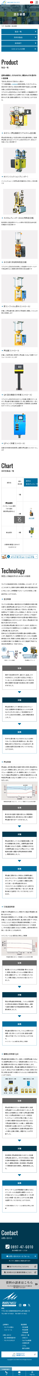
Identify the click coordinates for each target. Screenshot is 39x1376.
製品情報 (7, 26)
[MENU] (36, 0)
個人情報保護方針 (10, 1338)
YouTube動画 (26, 1340)
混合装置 (25, 1327)
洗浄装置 (25, 1332)
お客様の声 (25, 1343)
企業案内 (6, 1324)
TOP (2, 26)
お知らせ (25, 1338)
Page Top (32, 1374)
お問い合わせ (7, 1335)
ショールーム (8, 1330)
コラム (24, 1345)
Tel (6, 1374)
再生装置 (25, 1330)
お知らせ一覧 (25, 1335)
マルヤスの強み (9, 1327)
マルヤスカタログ (9, 1340)
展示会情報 (25, 1348)
